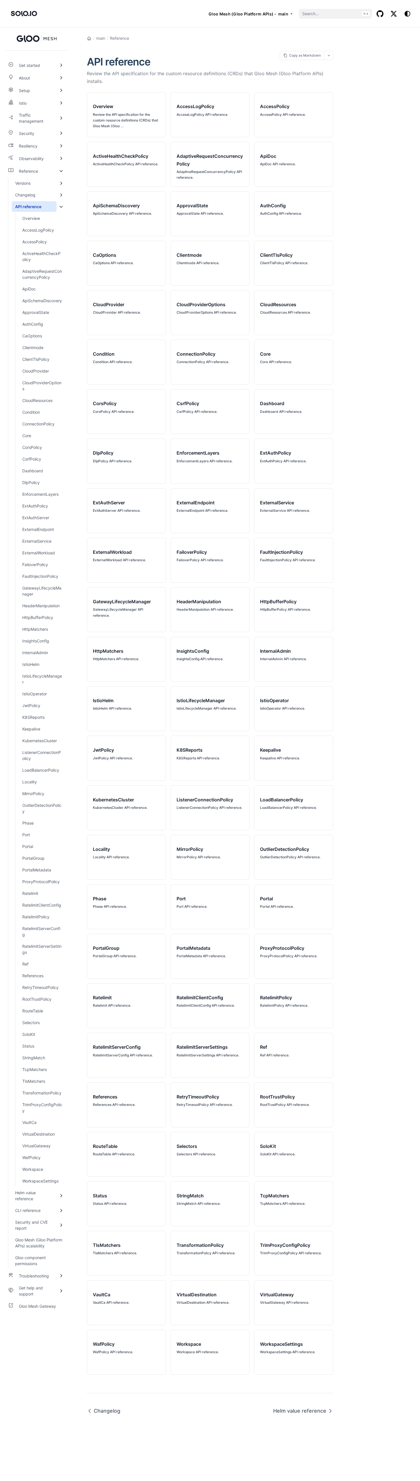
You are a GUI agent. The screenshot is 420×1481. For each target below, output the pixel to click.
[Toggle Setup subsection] (61, 90)
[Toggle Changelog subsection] (61, 195)
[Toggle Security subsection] (61, 133)
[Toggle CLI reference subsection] (61, 1210)
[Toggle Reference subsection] (61, 171)
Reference (119, 38)
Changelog (107, 1411)
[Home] (89, 38)
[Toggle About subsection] (61, 77)
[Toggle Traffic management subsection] (61, 118)
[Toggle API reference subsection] (61, 206)
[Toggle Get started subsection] (61, 65)
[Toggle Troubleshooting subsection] (61, 1275)
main (100, 38)
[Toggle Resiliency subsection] (61, 146)
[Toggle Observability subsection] (61, 158)
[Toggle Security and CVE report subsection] (61, 1225)
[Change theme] (407, 13)
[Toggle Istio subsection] (61, 103)
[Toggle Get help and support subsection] (61, 1291)
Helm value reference (299, 1411)
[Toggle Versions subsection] (61, 183)
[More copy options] (329, 55)
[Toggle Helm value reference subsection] (61, 1195)
